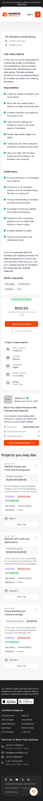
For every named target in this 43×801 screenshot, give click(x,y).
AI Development (8, 715)
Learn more (21, 4)
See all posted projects (20, 443)
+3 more (19, 582)
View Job (21, 524)
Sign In (30, 14)
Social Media (27, 720)
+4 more (20, 651)
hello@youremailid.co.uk (16, 752)
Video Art (25, 715)
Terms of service (12, 788)
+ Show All (26, 732)
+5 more (19, 510)
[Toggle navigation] (38, 14)
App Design (6, 728)
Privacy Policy (27, 788)
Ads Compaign (7, 720)
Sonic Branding (7, 732)
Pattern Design (28, 728)
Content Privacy (11, 792)
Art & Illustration (28, 724)
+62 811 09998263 (13, 757)
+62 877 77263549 (14, 745)
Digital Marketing (8, 724)
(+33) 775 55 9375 (13, 761)
